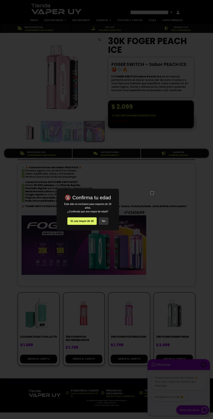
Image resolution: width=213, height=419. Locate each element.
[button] (152, 193)
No (103, 221)
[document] (106, 209)
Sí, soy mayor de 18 (82, 221)
